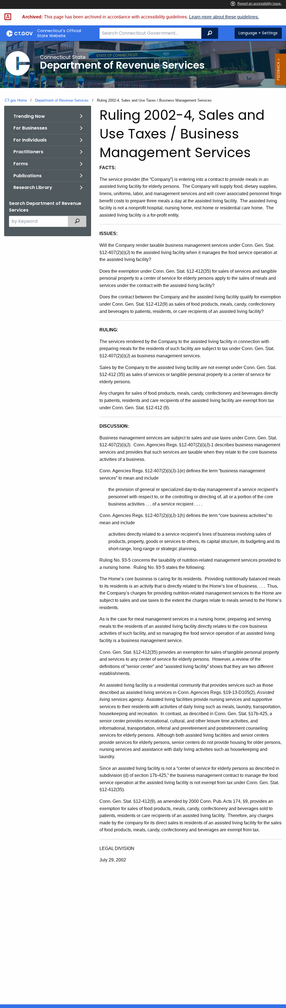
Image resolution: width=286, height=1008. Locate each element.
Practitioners (28, 152)
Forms (20, 164)
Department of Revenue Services (62, 100)
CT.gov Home (16, 100)
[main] (143, 522)
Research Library (32, 187)
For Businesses (30, 128)
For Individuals (30, 140)
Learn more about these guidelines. (224, 17)
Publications (27, 176)
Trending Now (29, 116)
